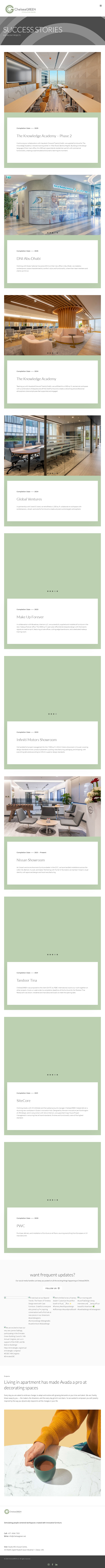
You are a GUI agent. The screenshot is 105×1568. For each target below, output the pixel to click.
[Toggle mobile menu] (101, 6)
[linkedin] (56, 1564)
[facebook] (52, 1564)
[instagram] (49, 1564)
